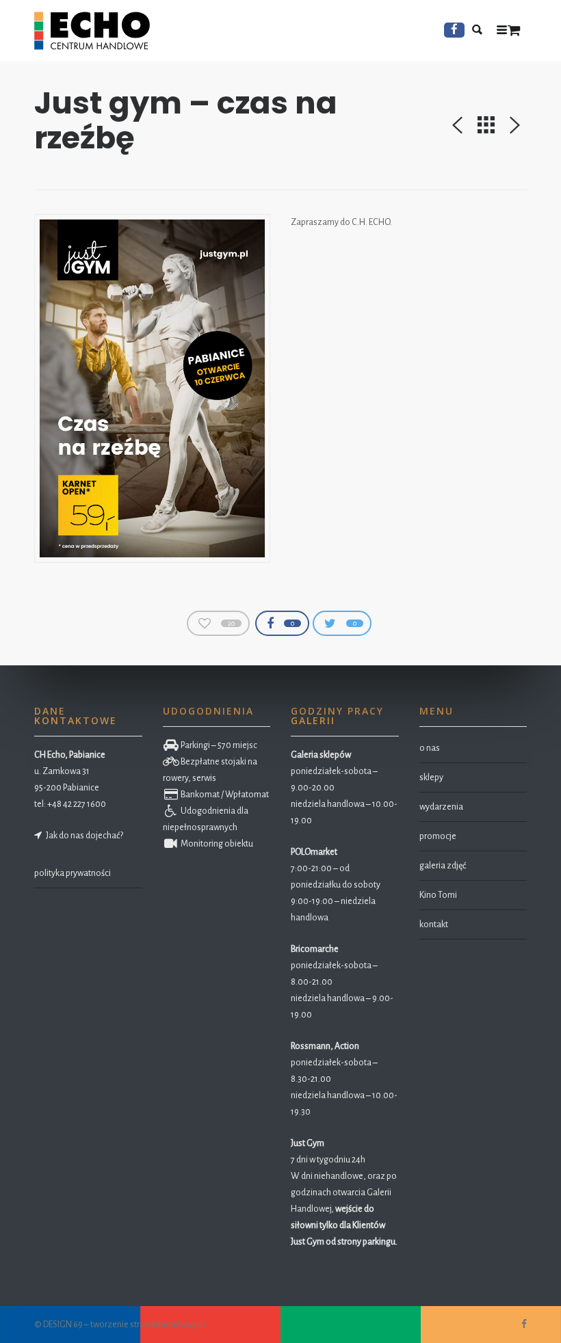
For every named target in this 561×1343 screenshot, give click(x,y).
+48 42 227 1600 (76, 804)
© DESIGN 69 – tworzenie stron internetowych (119, 1324)
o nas (429, 748)
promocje (437, 836)
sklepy (431, 777)
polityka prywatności (72, 873)
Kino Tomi (438, 895)
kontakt (433, 924)
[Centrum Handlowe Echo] (92, 31)
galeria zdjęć (442, 865)
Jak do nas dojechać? (83, 835)
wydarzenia (441, 807)
